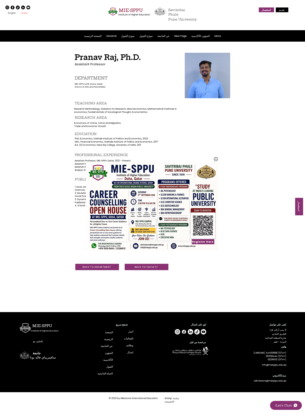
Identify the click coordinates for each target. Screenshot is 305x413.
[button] (216, 159)
